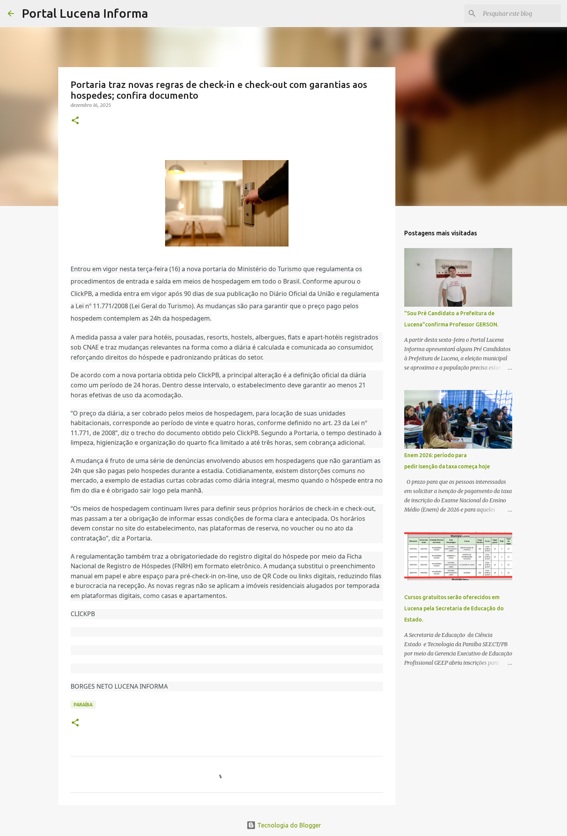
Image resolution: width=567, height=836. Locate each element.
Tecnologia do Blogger (288, 825)
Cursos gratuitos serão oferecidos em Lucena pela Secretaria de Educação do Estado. (454, 608)
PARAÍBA (83, 704)
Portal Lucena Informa (85, 13)
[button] (75, 121)
